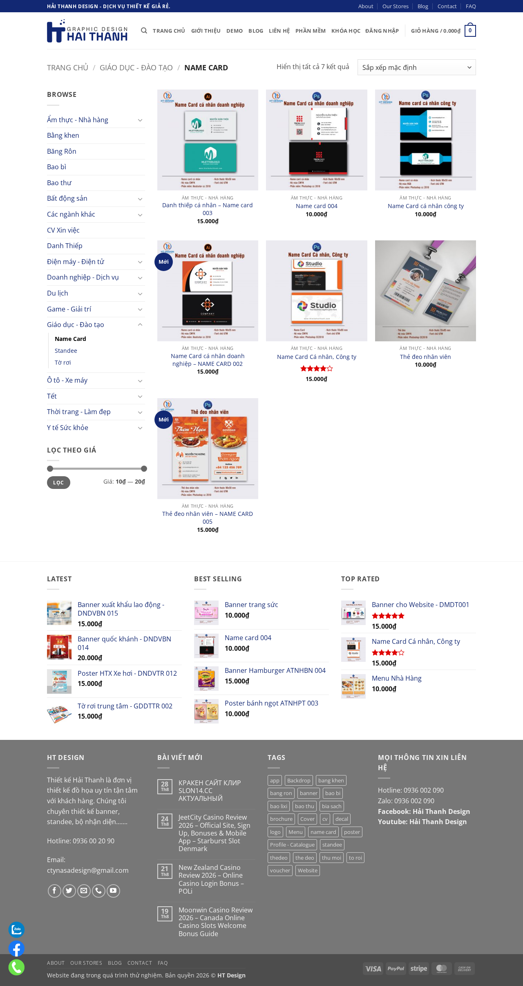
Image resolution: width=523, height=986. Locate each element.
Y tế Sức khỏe (67, 427)
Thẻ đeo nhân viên (425, 357)
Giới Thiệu (206, 30)
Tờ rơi (63, 362)
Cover (307, 818)
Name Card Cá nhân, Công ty (316, 357)
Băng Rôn (61, 151)
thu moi (331, 857)
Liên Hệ (279, 30)
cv (325, 818)
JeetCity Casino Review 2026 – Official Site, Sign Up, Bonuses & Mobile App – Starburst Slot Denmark (214, 833)
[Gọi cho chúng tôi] (98, 891)
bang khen (331, 780)
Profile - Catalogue (292, 844)
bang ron (281, 793)
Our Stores (395, 6)
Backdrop (299, 780)
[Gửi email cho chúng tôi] (84, 891)
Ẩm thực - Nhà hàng (77, 119)
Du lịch (57, 293)
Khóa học (345, 30)
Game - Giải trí (69, 309)
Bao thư (59, 182)
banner (308, 793)
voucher (280, 870)
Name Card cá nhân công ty (426, 206)
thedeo (279, 857)
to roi (355, 857)
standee (332, 844)
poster (352, 832)
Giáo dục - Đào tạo (136, 67)
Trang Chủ (169, 30)
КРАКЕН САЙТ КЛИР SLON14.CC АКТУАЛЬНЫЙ (210, 791)
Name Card (70, 339)
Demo (234, 30)
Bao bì (56, 166)
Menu (295, 832)
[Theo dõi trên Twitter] (69, 891)
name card (323, 832)
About (365, 6)
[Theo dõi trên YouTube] (113, 891)
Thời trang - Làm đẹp (79, 411)
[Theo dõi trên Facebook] (54, 891)
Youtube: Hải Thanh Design (422, 821)
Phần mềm (310, 30)
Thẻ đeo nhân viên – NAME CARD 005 (207, 517)
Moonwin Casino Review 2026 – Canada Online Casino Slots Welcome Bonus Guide (216, 922)
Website (307, 870)
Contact (447, 6)
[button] (382, 30)
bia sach (332, 806)
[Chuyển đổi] (140, 120)
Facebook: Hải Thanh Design (424, 811)
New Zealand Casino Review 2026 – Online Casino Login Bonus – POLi (211, 879)
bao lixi (278, 806)
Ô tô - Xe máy (67, 380)
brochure (281, 818)
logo (275, 832)
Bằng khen (63, 135)
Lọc (58, 482)
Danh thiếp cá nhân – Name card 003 (207, 209)
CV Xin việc (63, 230)
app (274, 780)
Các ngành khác (71, 214)
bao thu (304, 806)
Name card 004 (316, 206)
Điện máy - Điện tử (75, 261)
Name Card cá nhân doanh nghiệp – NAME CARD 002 (208, 360)
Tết (52, 396)
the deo (304, 857)
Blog (423, 6)
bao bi (332, 793)
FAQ (471, 6)
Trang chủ (67, 67)
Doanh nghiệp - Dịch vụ (83, 277)
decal (341, 818)
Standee (66, 350)
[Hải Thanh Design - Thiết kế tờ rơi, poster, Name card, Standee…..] (88, 30)
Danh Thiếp (65, 245)
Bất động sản (67, 198)
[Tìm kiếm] (144, 30)
